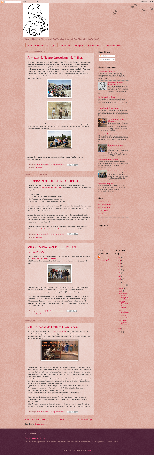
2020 (119, 257)
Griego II (79, 45)
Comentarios (105, 60)
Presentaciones (114, 45)
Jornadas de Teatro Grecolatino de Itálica (55, 57)
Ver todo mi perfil (103, 260)
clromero (104, 257)
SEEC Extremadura (104, 219)
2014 (119, 276)
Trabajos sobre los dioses (35, 438)
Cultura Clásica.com (59, 331)
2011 (119, 329)
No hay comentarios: (57, 164)
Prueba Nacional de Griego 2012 (50, 187)
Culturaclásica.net (104, 207)
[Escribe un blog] (70, 165)
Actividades (65, 45)
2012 (119, 282)
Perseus (101, 213)
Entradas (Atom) (40, 424)
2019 (119, 260)
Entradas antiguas (86, 419)
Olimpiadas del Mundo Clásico (118, 171)
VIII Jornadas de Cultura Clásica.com (53, 326)
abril (121, 291)
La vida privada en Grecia (106, 97)
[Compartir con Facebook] (75, 165)
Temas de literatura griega (106, 71)
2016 (119, 270)
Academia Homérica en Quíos (52, 229)
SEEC (100, 216)
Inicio (62, 419)
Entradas (104, 56)
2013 (119, 279)
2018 (119, 263)
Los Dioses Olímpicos (105, 184)
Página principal (35, 45)
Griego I (51, 45)
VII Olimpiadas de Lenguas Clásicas (43, 259)
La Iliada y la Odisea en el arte (108, 134)
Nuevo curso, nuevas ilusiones (108, 159)
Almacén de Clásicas (105, 202)
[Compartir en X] (73, 165)
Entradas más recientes (35, 419)
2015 (119, 273)
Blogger (89, 450)
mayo (121, 288)
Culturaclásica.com (104, 204)
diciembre (122, 285)
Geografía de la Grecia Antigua (108, 108)
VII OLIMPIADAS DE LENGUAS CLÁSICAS (124, 313)
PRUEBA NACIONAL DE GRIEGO (53, 180)
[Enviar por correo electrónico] (68, 165)
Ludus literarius (103, 210)
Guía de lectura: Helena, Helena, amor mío (116, 83)
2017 (119, 267)
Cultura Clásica (95, 45)
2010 (119, 332)
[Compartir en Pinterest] (77, 165)
